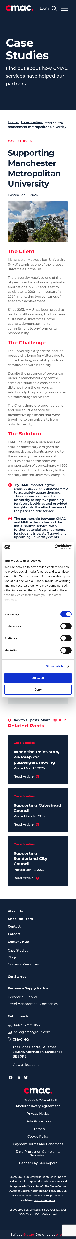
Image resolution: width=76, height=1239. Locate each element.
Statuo (28, 1234)
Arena (61, 1234)
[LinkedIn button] (19, 1078)
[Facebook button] (12, 1078)
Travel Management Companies (33, 1004)
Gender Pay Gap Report (38, 1163)
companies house (44, 1200)
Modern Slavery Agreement (38, 1106)
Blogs (12, 957)
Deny (38, 689)
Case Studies (18, 950)
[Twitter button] (27, 1078)
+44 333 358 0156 (27, 1025)
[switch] (66, 626)
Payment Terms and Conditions (38, 1144)
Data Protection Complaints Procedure (38, 1153)
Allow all (38, 678)
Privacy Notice (38, 1114)
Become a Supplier (22, 997)
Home (13, 122)
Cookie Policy (38, 1136)
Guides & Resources (23, 964)
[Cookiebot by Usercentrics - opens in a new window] (55, 547)
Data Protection (38, 1121)
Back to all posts (26, 720)
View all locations (26, 1065)
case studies (31, 122)
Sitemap (38, 1129)
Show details (55, 666)
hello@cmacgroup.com (32, 1032)
